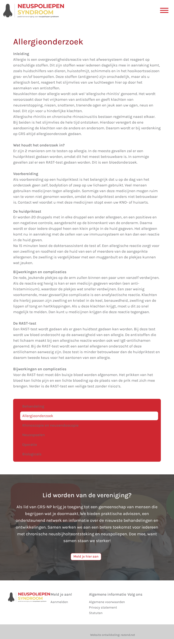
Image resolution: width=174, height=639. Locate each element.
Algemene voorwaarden (107, 602)
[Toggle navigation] (164, 10)
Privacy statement (103, 608)
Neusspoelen (33, 434)
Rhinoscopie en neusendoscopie (50, 425)
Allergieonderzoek (37, 415)
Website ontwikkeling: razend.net (112, 635)
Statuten (95, 613)
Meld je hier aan (86, 557)
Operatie (29, 444)
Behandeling (33, 406)
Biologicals (32, 454)
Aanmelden (59, 602)
